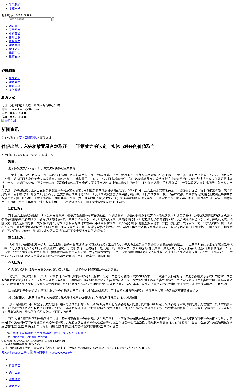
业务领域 (14, 33)
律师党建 (14, 52)
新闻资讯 (14, 48)
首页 (19, 137)
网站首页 (14, 25)
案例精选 (14, 89)
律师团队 (14, 37)
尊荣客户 (14, 41)
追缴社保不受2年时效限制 (30, 336)
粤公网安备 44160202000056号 (52, 352)
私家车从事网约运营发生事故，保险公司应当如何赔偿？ (49, 333)
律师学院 (14, 45)
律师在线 (14, 56)
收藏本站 (14, 8)
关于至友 (14, 29)
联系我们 (14, 4)
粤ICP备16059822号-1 (15, 352)
